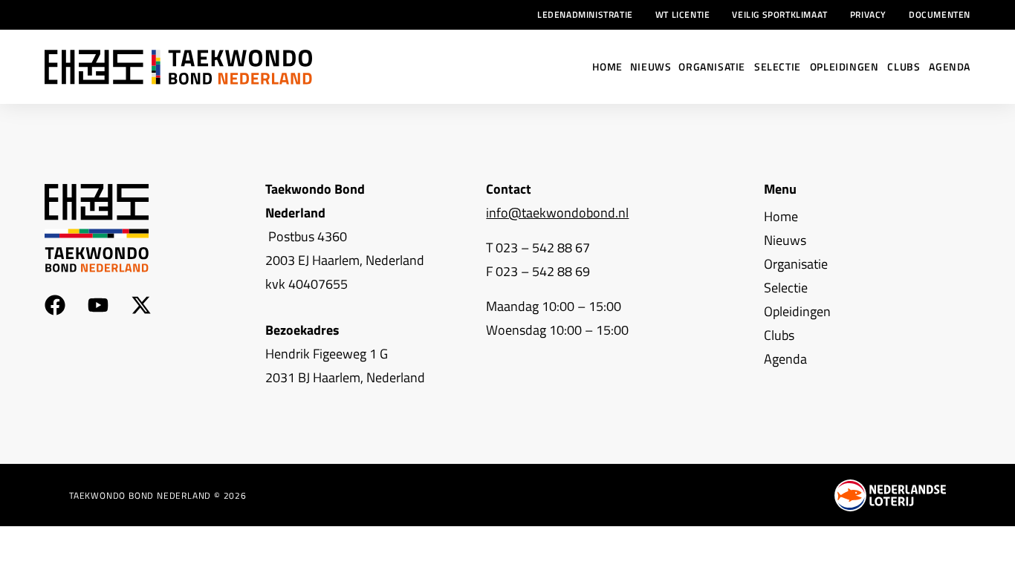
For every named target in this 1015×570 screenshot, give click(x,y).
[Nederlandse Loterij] (890, 495)
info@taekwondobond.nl (557, 213)
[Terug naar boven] (993, 548)
